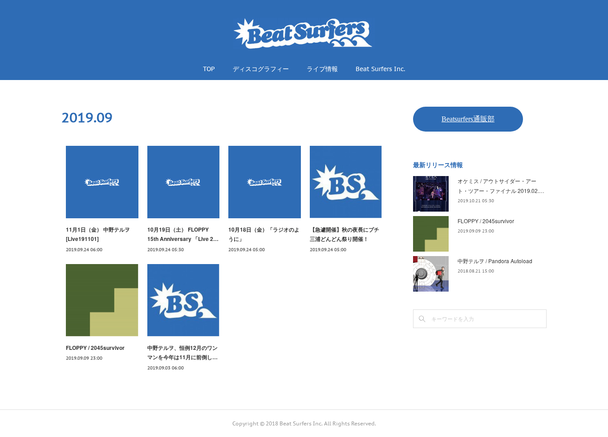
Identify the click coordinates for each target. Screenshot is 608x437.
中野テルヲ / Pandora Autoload (495, 261)
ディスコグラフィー (261, 69)
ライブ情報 (322, 69)
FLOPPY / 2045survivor (95, 348)
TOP (209, 69)
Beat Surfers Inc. (380, 69)
